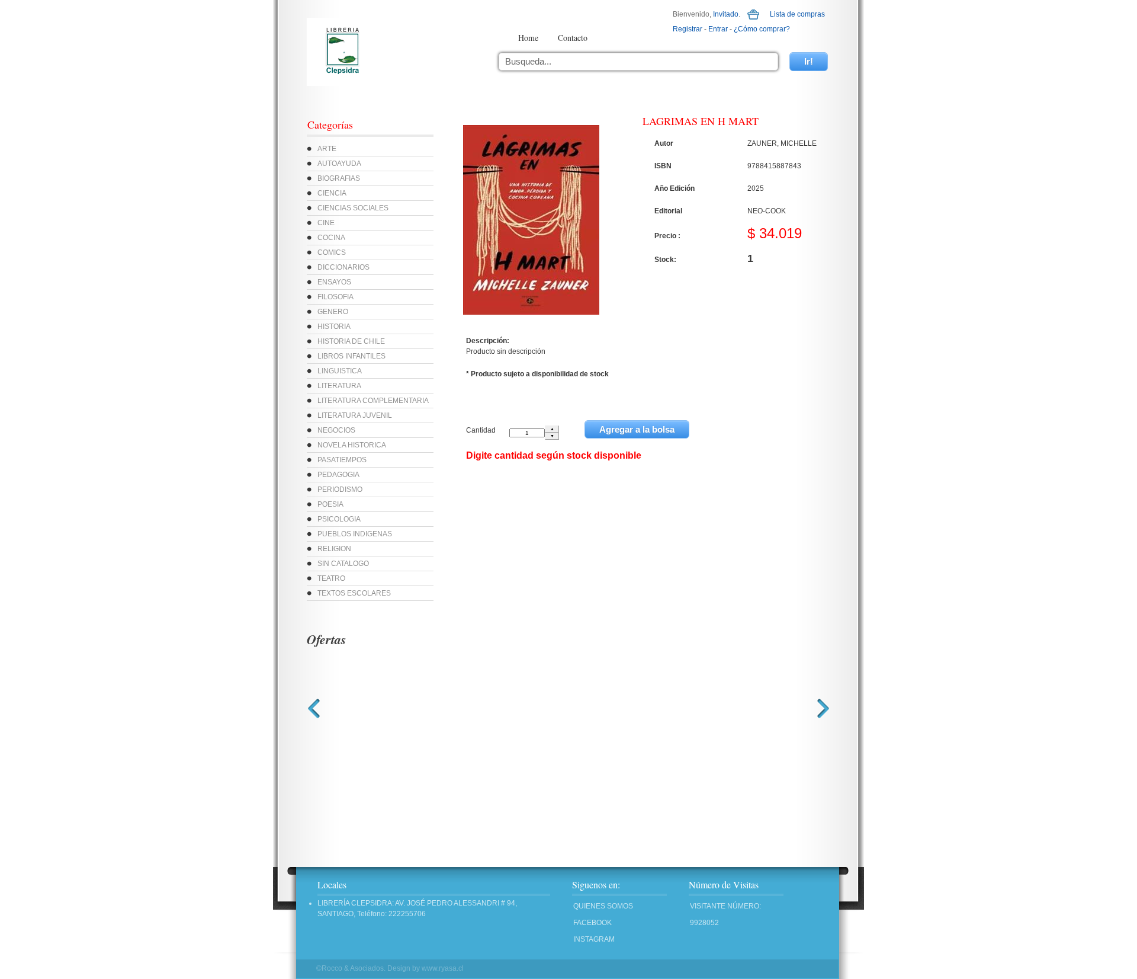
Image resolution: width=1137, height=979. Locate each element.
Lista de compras (797, 14)
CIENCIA (331, 193)
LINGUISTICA (339, 371)
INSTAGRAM (594, 939)
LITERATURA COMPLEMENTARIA (373, 400)
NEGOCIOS (336, 430)
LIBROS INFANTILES (351, 356)
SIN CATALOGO (343, 563)
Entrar (718, 29)
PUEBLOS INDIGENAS (354, 534)
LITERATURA (339, 386)
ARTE (326, 149)
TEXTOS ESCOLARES (354, 593)
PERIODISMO (339, 489)
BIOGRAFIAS (338, 178)
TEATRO (331, 578)
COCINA (331, 237)
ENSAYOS (334, 282)
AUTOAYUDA (339, 163)
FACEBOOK (592, 923)
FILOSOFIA (335, 297)
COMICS (331, 252)
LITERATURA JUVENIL (354, 415)
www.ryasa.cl (443, 968)
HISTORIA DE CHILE (351, 341)
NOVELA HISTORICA (351, 445)
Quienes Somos (603, 906)
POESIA (330, 504)
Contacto (572, 37)
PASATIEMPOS (342, 460)
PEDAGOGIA (338, 475)
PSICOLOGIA (339, 519)
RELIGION (334, 549)
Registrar (687, 29)
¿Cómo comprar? (762, 29)
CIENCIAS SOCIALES (352, 208)
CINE (326, 223)
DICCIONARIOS (343, 267)
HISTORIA (334, 326)
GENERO (332, 312)
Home (528, 37)
